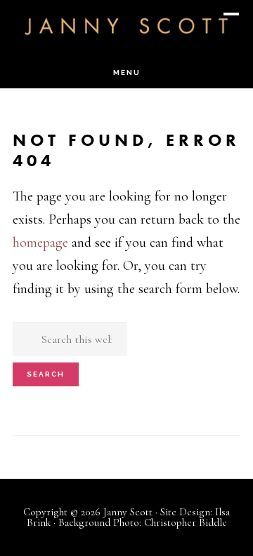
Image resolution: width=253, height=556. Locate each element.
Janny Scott (126, 25)
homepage (40, 242)
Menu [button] (127, 72)
